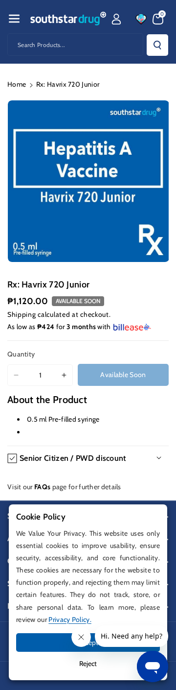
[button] (14, 18)
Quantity (21, 354)
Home (16, 84)
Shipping (21, 314)
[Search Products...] (157, 45)
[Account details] (116, 19)
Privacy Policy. (69, 619)
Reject (88, 663)
